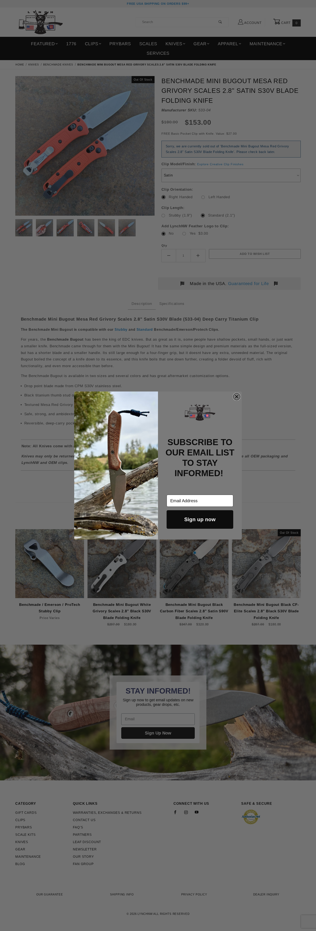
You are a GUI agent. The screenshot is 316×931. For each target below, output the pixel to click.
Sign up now (200, 519)
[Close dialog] (236, 396)
